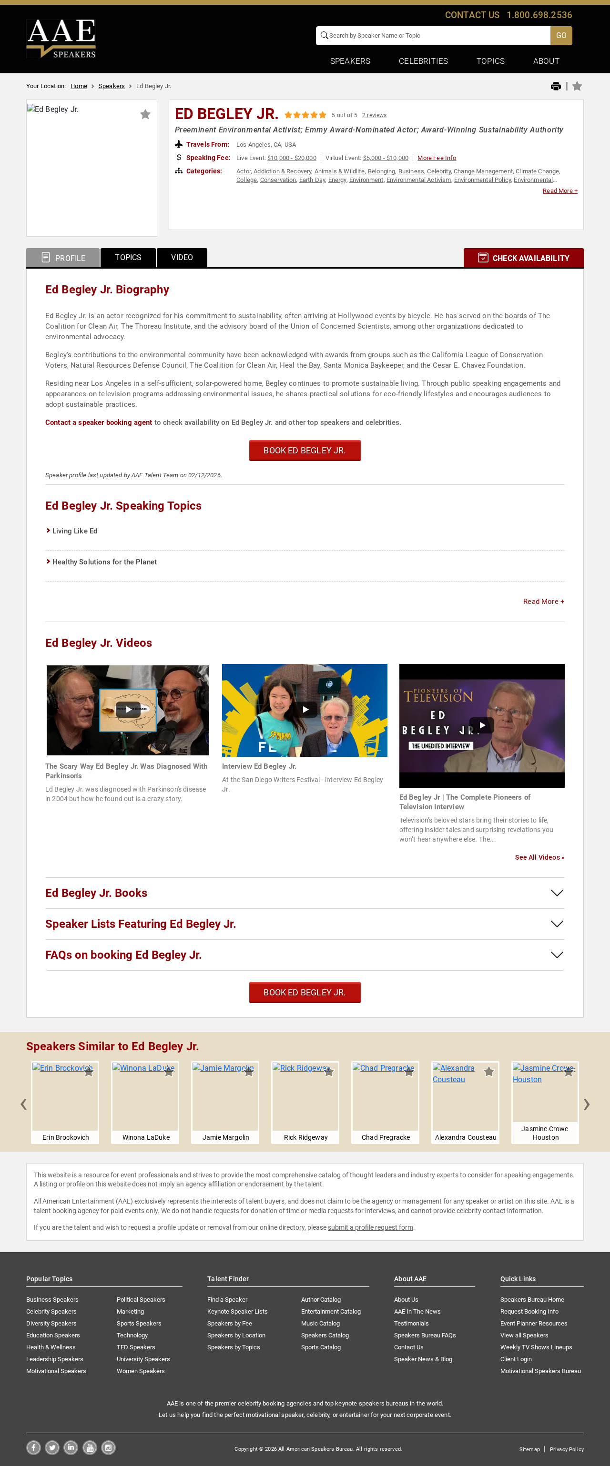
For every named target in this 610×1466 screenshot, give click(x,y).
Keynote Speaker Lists (237, 1311)
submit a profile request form (370, 1227)
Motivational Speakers (56, 1371)
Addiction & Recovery (282, 171)
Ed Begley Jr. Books (96, 893)
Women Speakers (141, 1371)
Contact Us (409, 1347)
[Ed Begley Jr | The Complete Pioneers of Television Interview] (482, 725)
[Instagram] (108, 1452)
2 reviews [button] (374, 115)
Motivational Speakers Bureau (540, 1371)
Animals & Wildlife (340, 171)
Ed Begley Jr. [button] (227, 114)
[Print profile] (556, 86)
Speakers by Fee (229, 1323)
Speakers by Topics (233, 1347)
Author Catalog (321, 1299)
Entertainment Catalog (331, 1311)
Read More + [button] (560, 190)
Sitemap (529, 1449)
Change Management (483, 171)
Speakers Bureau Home (532, 1299)
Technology (132, 1335)
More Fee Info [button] (436, 157)
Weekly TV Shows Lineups (536, 1347)
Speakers (112, 86)
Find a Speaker (227, 1299)
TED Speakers (136, 1347)
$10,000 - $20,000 (291, 157)
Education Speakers (53, 1335)
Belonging (381, 171)
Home (79, 86)
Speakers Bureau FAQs (425, 1335)
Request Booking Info (529, 1311)
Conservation (278, 179)
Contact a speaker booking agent (98, 422)
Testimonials (411, 1323)
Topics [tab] (128, 257)
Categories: (204, 171)
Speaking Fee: (208, 157)
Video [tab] (182, 257)
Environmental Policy (482, 179)
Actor (243, 171)
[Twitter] (52, 1452)
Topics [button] (491, 61)
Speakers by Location (236, 1335)
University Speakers (143, 1359)
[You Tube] (89, 1452)
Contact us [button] (472, 15)
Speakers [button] (350, 61)
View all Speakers (524, 1335)
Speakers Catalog (325, 1335)
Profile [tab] (69, 258)
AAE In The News (417, 1311)
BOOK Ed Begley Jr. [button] (305, 450)
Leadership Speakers (54, 1359)
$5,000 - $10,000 (386, 157)
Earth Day (312, 179)
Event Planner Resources (534, 1323)
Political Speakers (141, 1299)
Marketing (130, 1311)
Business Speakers (52, 1299)
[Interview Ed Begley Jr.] (304, 709)
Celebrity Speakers (51, 1311)
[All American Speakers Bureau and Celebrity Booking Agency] (61, 38)
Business (411, 171)
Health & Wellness (51, 1347)
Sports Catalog (321, 1347)
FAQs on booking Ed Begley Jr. (123, 955)
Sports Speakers (139, 1323)
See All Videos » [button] (540, 857)
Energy (337, 179)
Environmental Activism (418, 179)
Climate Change (537, 171)
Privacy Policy (567, 1449)
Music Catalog (320, 1323)
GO (561, 35)
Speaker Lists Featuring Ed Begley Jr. (140, 924)
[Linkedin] (70, 1452)
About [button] (546, 61)
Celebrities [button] (423, 61)
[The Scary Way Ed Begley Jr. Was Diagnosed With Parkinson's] (128, 709)
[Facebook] (33, 1452)
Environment (366, 179)
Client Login (516, 1359)
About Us (406, 1299)
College (246, 179)
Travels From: (207, 144)
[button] (23, 1102)
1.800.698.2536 (539, 15)
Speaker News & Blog (423, 1359)
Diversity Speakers (51, 1323)
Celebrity (438, 171)
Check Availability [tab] (530, 258)
